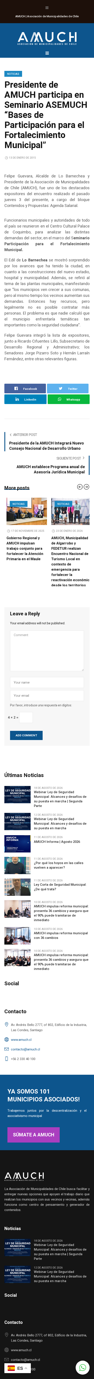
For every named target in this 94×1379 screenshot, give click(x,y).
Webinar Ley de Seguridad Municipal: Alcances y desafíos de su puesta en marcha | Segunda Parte (60, 805)
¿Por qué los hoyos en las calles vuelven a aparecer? (58, 871)
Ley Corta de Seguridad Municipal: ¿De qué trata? (60, 893)
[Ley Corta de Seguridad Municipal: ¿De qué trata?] (17, 893)
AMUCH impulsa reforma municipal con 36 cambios (61, 941)
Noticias (13, 74)
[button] (83, 1368)
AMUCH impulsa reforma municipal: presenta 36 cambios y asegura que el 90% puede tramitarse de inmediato (61, 919)
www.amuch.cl (21, 1045)
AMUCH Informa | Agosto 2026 (57, 847)
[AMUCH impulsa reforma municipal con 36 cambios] (17, 941)
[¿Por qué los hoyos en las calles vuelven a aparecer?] (17, 871)
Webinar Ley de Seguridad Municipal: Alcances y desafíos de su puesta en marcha (60, 829)
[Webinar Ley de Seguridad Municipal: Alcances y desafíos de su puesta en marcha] (17, 827)
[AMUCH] (47, 36)
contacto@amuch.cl (25, 1055)
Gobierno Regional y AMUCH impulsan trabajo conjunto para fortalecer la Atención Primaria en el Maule (22, 549)
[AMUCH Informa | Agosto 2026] (17, 849)
